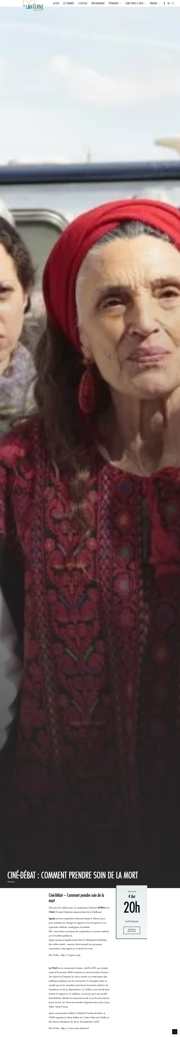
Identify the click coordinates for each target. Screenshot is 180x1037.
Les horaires (68, 3)
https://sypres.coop (70, 955)
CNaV (52, 912)
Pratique (153, 3)
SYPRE (101, 907)
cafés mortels (59, 944)
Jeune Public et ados (134, 3)
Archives (11, 881)
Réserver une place (132, 930)
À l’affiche (82, 3)
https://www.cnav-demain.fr (75, 1028)
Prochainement (98, 3)
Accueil (56, 3)
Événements (114, 3)
